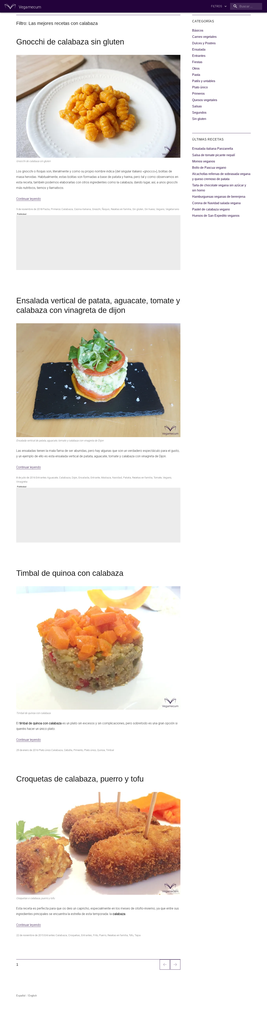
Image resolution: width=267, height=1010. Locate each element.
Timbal (110, 750)
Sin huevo (149, 209)
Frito (95, 935)
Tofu (131, 935)
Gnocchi (96, 209)
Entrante (95, 477)
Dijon (74, 477)
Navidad (117, 477)
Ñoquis (106, 209)
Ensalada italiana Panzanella (212, 148)
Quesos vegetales (204, 100)
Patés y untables (203, 81)
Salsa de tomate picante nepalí (213, 155)
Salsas (197, 106)
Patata (127, 477)
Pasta (46, 209)
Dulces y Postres (204, 43)
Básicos (197, 30)
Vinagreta (21, 481)
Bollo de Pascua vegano (209, 167)
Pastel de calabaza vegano (211, 209)
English (32, 995)
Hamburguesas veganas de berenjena (218, 196)
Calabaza (67, 209)
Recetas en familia (121, 209)
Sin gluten (137, 209)
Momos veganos (203, 161)
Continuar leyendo (28, 199)
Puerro (102, 935)
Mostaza (106, 477)
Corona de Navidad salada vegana (216, 203)
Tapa (138, 935)
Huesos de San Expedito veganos (215, 215)
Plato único (45, 750)
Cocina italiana (82, 209)
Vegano (160, 209)
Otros (196, 68)
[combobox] (245, 6)
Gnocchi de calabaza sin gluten (70, 41)
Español (20, 995)
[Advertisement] (99, 243)
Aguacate (52, 477)
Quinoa (101, 750)
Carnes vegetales (204, 36)
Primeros (56, 209)
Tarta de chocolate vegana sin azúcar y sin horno (219, 188)
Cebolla (68, 750)
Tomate (158, 477)
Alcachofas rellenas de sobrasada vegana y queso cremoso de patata (221, 176)
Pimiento (78, 750)
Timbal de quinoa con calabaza (69, 573)
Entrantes (41, 477)
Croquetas (74, 935)
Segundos (199, 112)
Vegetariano (172, 209)
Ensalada (83, 477)
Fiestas (197, 62)
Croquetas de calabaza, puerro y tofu (80, 778)
